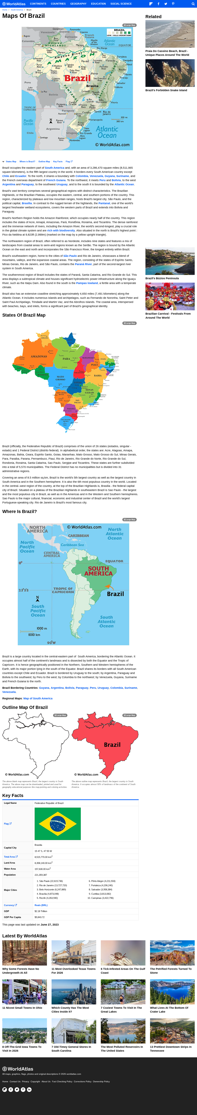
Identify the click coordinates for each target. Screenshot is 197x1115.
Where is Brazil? (27, 161)
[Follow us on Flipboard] (4, 1089)
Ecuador (20, 176)
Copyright (35, 1081)
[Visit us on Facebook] (10, 1089)
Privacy (25, 1081)
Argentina (9, 184)
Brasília (27, 203)
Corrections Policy (82, 1081)
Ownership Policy (101, 1081)
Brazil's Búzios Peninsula (162, 278)
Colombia (82, 176)
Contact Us (15, 1081)
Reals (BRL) (41, 905)
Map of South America (37, 698)
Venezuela (96, 176)
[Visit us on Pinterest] (23, 1089)
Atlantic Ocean (124, 184)
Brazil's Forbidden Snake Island (166, 90)
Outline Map (44, 161)
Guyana (110, 176)
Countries (58, 3)
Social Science (121, 3)
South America (54, 167)
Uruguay (62, 184)
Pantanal (104, 203)
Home (5, 1081)
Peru (102, 180)
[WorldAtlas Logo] (15, 4)
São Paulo (70, 255)
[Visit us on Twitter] (17, 1089)
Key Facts (57, 161)
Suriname (122, 176)
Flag (68, 161)
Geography (78, 3)
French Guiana (56, 180)
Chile (6, 176)
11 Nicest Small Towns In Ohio (22, 1007)
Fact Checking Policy (62, 1081)
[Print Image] (129, 25)
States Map (11, 161)
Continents (38, 3)
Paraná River (83, 264)
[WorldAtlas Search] (193, 4)
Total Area (9, 856)
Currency (9, 905)
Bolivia (116, 180)
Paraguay (27, 184)
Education (98, 3)
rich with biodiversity (61, 230)
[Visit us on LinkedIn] (29, 1089)
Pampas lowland (87, 283)
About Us (46, 1081)
